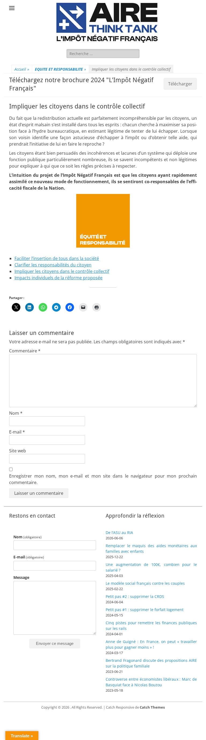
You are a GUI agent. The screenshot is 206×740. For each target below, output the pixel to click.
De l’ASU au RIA (119, 532)
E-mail (17, 432)
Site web (17, 451)
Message (21, 577)
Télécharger (180, 84)
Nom (16, 413)
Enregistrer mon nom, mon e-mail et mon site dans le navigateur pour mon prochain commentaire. (103, 479)
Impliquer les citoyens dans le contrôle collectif (61, 271)
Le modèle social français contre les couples (145, 583)
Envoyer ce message (54, 643)
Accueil (21, 69)
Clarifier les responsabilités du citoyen (52, 265)
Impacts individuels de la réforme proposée (58, 278)
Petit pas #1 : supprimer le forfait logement (144, 609)
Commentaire (25, 351)
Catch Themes (152, 707)
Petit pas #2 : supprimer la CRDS (135, 596)
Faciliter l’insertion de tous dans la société (56, 258)
